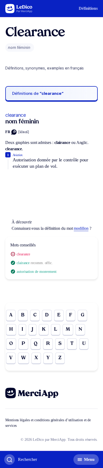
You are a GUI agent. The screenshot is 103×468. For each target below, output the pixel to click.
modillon (81, 228)
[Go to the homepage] (18, 8)
